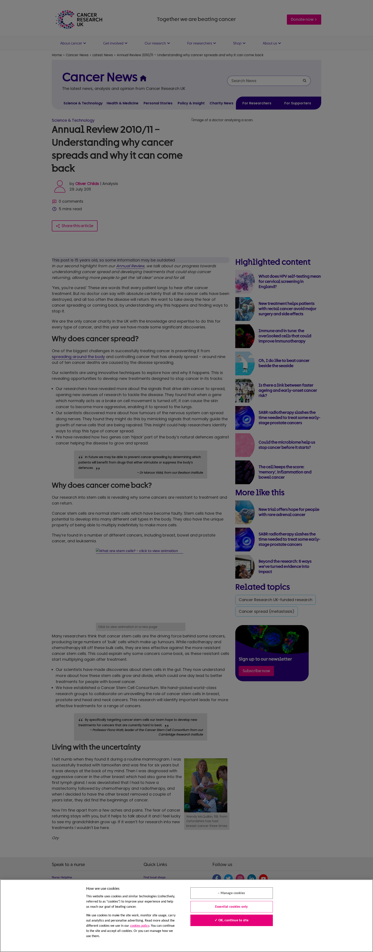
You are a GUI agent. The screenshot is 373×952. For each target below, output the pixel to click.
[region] (186, 915)
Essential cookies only (231, 907)
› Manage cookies (231, 893)
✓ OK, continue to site (231, 920)
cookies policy (139, 926)
